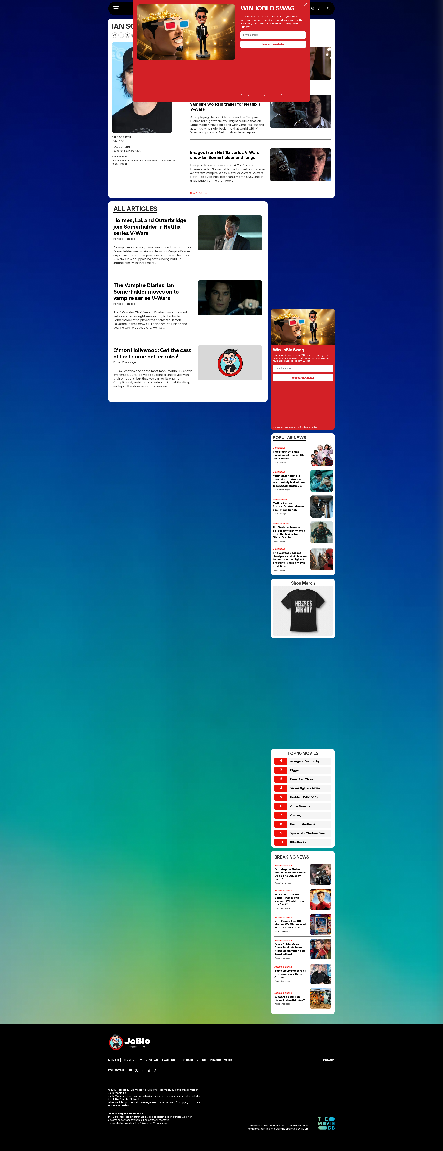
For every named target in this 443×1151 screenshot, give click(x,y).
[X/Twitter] (136, 1070)
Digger (295, 770)
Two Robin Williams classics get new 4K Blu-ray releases (289, 455)
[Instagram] (312, 8)
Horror (128, 1060)
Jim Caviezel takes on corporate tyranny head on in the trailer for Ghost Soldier (289, 532)
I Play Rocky (298, 842)
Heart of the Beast (302, 824)
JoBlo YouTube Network (126, 1099)
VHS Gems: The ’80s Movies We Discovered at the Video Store (290, 924)
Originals (185, 1060)
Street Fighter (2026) (305, 788)
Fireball (123, 163)
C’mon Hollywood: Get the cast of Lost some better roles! (152, 353)
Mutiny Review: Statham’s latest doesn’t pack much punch (289, 506)
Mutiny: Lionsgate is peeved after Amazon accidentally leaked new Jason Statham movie (289, 480)
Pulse (114, 163)
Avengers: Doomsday (305, 761)
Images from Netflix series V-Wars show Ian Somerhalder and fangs (224, 155)
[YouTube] (130, 1070)
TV (140, 1060)
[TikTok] (319, 8)
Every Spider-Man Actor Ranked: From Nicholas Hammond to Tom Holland (289, 949)
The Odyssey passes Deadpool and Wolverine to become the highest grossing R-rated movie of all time (290, 559)
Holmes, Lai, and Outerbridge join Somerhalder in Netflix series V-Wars (149, 226)
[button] (116, 8)
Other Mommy (300, 806)
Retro (201, 1060)
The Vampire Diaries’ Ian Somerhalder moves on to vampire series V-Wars (146, 291)
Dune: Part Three (301, 779)
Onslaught (297, 815)
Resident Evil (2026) (304, 797)
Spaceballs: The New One (307, 833)
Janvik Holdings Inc (167, 1095)
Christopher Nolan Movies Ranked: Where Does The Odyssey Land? (290, 874)
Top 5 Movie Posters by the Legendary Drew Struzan (290, 974)
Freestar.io (163, 1119)
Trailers (168, 1060)
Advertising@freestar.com (154, 1123)
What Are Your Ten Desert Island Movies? (289, 998)
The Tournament (148, 160)
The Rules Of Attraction (125, 160)
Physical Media (221, 1060)
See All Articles (198, 192)
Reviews (152, 1060)
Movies (113, 1060)
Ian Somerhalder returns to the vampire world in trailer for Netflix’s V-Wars (225, 104)
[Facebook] (143, 1070)
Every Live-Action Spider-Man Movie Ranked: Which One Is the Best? (289, 899)
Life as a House (167, 160)
